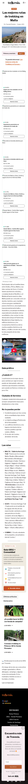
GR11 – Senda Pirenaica (14, 717)
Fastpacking (14, 725)
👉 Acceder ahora (14, 588)
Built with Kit (13, 776)
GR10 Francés (14, 719)
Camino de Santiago (14, 722)
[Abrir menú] (3, 2)
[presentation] (14, 611)
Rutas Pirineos (14, 714)
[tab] (10, 597)
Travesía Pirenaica (11, 24)
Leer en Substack (8, 683)
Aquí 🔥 (21, 53)
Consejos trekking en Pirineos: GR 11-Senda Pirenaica (12, 646)
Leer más (8, 625)
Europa (14, 8)
